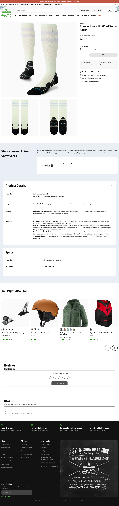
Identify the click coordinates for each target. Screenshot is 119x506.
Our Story (24, 444)
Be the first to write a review (87, 35)
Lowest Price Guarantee (9, 460)
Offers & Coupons (7, 457)
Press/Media (25, 451)
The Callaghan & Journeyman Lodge (47, 458)
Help (3, 441)
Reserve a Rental (25, 4)
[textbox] (59, 408)
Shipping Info (5, 447)
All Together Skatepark (48, 462)
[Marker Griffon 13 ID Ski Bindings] (15, 313)
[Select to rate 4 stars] (64, 378)
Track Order (5, 444)
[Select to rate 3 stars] (59, 378)
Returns (3, 451)
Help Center (5, 464)
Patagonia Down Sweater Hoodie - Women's (73, 333)
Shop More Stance (69, 164)
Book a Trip (4, 4)
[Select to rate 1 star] (50, 378)
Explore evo (58, 4)
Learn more (29, 413)
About (24, 441)
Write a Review (59, 383)
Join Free (103, 71)
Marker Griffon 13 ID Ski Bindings (13, 333)
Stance (82, 23)
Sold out (104, 55)
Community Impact (27, 447)
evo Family (45, 441)
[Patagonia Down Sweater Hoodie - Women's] (74, 313)
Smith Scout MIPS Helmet (40, 333)
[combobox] (37, 10)
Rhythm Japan (45, 454)
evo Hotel (44, 447)
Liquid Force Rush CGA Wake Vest (102, 333)
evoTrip (43, 451)
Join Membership (48, 4)
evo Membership (26, 454)
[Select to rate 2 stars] (55, 378)
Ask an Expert (85, 10)
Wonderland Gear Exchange (49, 466)
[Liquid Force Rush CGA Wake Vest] (104, 313)
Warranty (4, 454)
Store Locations (46, 444)
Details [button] (104, 75)
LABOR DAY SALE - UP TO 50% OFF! (59, 1)
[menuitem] (15, 16)
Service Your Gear (36, 4)
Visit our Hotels (13, 4)
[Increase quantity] (86, 55)
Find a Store (97, 10)
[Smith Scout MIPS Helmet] (45, 313)
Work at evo (25, 457)
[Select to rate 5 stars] (68, 378)
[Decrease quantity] (81, 55)
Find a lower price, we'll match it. (69, 430)
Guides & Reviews (7, 467)
